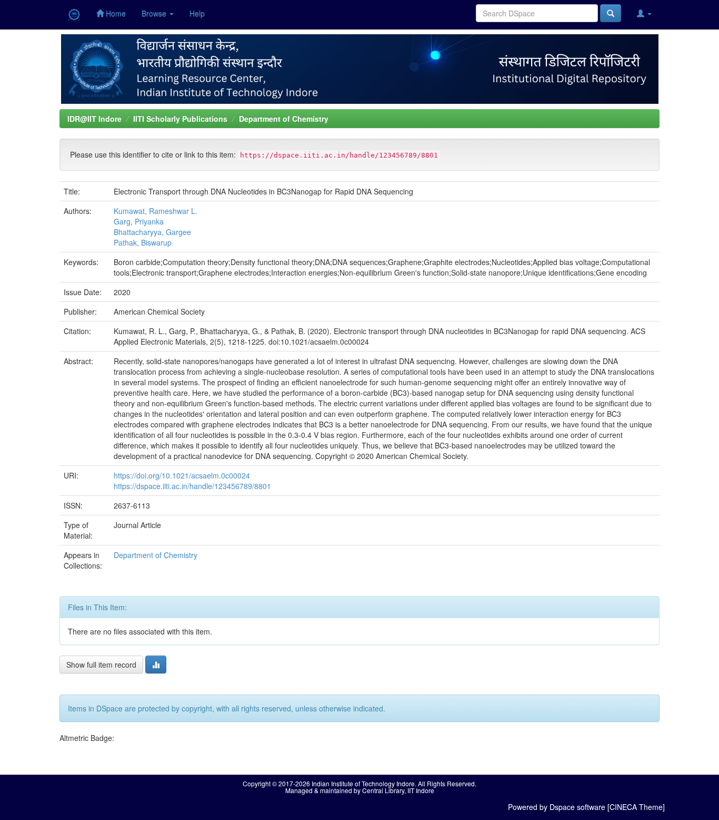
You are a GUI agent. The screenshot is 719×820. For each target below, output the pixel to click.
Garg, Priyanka (139, 221)
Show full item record (101, 664)
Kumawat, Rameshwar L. (155, 211)
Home (115, 13)
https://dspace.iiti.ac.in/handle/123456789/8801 (192, 486)
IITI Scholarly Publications (180, 118)
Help (197, 13)
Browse (155, 13)
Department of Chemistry (283, 118)
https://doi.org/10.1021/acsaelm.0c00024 (182, 475)
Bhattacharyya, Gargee (152, 232)
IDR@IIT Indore (94, 118)
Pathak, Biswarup (143, 242)
